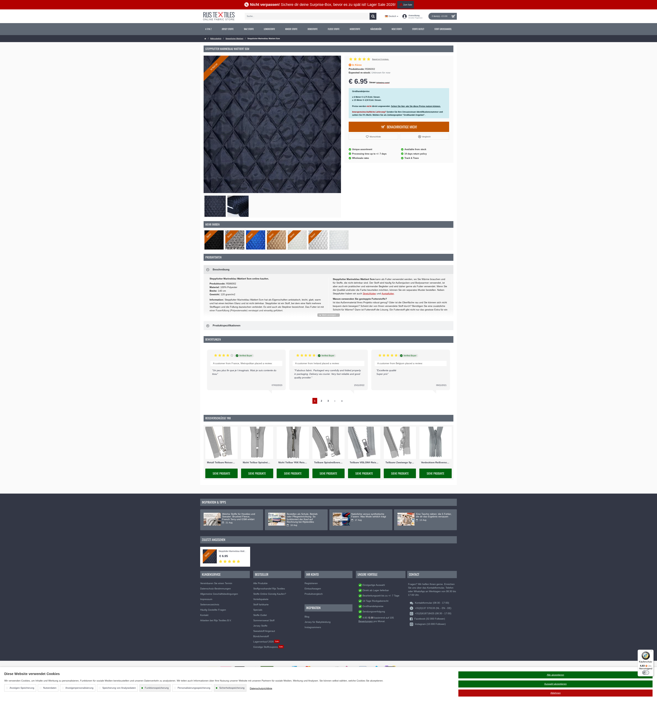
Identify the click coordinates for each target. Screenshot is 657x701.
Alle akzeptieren (555, 674)
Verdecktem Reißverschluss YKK (435, 462)
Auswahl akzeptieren (555, 684)
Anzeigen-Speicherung (22, 687)
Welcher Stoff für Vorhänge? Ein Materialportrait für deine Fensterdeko (304, 517)
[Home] (205, 38)
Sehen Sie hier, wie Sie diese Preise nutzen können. (416, 106)
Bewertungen (365, 621)
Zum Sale (407, 5)
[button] (373, 137)
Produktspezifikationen (226, 325)
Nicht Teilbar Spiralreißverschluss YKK (257, 462)
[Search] (373, 16)
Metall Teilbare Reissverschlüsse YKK (221, 462)
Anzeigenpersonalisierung (79, 687)
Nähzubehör (215, 38)
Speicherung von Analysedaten (119, 687)
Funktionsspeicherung (157, 687)
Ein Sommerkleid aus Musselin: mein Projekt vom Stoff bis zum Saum (239, 517)
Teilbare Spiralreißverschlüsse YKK (328, 462)
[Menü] (651, 652)
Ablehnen (555, 693)
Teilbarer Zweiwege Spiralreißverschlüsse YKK (399, 462)
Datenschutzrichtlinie (261, 688)
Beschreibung (221, 269)
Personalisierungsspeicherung (194, 687)
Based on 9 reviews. (380, 59)
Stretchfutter (369, 293)
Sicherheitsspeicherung (231, 687)
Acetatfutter (388, 293)
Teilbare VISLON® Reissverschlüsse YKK (364, 462)
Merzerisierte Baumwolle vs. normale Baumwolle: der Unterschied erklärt (366, 517)
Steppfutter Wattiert (234, 38)
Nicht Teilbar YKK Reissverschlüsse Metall (292, 462)
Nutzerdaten (49, 687)
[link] (208, 29)
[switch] (645, 673)
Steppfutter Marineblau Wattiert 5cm (232, 551)
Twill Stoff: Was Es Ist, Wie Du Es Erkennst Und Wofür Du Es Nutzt (434, 515)
